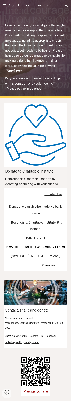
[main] (36, 57)
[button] (4, 5)
